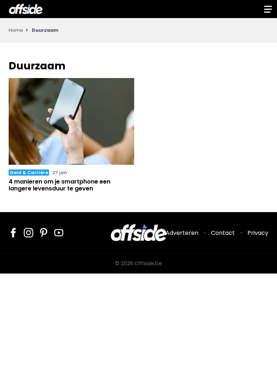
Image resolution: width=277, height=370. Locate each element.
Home (16, 30)
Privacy (257, 233)
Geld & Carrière (29, 172)
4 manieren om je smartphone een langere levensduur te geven (59, 185)
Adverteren (182, 233)
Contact (223, 233)
